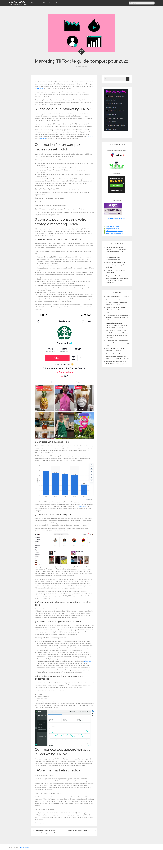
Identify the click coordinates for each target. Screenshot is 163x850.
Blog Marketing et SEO (113, 229)
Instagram (39, 88)
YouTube (43, 138)
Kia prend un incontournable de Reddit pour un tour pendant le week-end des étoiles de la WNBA (116, 249)
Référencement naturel (113, 226)
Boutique (59, 3)
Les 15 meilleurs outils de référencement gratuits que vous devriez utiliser (116, 325)
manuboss (40, 823)
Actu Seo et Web (17, 2)
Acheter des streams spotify (115, 233)
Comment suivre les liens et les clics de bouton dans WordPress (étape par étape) (117, 302)
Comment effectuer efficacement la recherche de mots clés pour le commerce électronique (117, 356)
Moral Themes (24, 847)
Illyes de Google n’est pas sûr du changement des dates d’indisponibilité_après (116, 257)
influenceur (87, 661)
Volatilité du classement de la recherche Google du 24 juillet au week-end (116, 265)
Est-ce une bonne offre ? (113, 296)
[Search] (130, 3)
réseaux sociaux (83, 506)
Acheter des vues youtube (114, 231)
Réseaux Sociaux (48, 3)
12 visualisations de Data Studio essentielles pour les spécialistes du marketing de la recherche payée (117, 333)
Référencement (36, 3)
